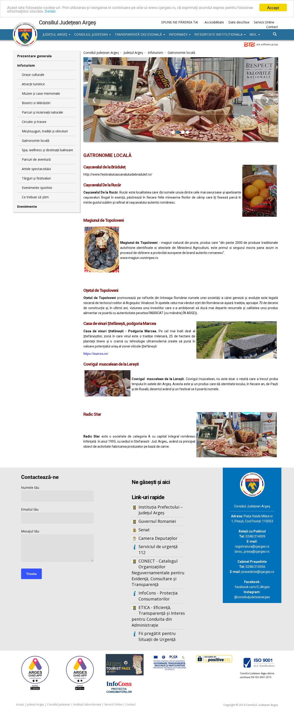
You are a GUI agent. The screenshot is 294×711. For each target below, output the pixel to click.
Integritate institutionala (218, 34)
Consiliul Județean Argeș (101, 52)
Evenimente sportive (37, 187)
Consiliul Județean (91, 34)
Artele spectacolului (36, 169)
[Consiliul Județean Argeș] (25, 24)
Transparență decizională (139, 34)
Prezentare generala (34, 56)
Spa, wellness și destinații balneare (47, 150)
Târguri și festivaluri (36, 178)
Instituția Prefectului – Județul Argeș (161, 510)
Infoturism (26, 65)
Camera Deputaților (158, 538)
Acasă (20, 704)
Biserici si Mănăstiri (36, 103)
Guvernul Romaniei (157, 521)
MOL (253, 34)
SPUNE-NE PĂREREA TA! (179, 22)
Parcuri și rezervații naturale (42, 112)
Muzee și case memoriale (41, 93)
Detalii (50, 11)
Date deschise (238, 22)
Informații (178, 34)
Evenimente (27, 206)
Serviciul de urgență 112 (158, 549)
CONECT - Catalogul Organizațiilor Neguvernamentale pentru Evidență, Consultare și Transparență (158, 572)
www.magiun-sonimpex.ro (139, 258)
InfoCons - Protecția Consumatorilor (158, 596)
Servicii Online (264, 22)
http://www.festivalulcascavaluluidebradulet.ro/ (117, 174)
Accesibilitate (214, 22)
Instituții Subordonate (87, 704)
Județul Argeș (55, 34)
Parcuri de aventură (36, 159)
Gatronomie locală (35, 140)
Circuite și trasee (34, 121)
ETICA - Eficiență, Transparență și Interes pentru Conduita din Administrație (158, 616)
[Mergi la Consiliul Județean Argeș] (252, 484)
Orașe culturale (33, 74)
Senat (144, 529)
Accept (273, 7)
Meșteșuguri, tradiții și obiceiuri (45, 131)
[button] (94, 100)
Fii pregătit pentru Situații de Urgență (157, 636)
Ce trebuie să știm (35, 197)
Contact (272, 27)
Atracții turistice (33, 84)
